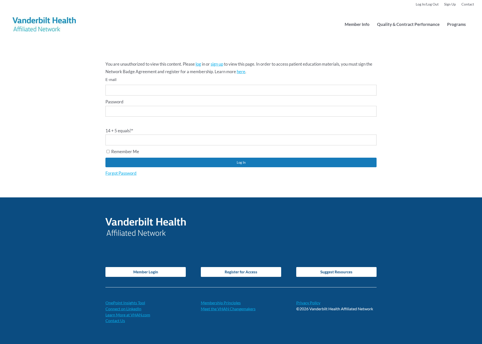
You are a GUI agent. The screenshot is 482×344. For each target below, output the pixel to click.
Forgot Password (121, 173)
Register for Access (241, 272)
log (198, 64)
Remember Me (124, 151)
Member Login (145, 272)
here (241, 71)
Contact (467, 4)
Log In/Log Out (427, 4)
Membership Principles (221, 302)
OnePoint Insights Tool (125, 302)
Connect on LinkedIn (123, 308)
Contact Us (115, 320)
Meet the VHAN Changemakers (228, 308)
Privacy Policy (308, 302)
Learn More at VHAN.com (127, 314)
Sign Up (450, 4)
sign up (217, 64)
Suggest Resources (336, 272)
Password (114, 101)
